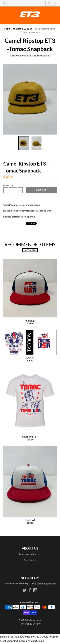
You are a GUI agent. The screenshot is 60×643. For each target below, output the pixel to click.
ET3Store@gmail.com (44, 583)
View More (30, 250)
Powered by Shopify (30, 623)
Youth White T (30, 436)
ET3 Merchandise (22, 29)
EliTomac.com (34, 619)
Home (7, 29)
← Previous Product (20, 56)
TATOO (30, 357)
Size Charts (30, 559)
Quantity (8, 185)
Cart (53, 3)
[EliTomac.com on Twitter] (24, 590)
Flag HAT (30, 519)
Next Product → (42, 56)
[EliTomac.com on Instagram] (35, 590)
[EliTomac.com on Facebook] (30, 590)
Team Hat (30, 320)
